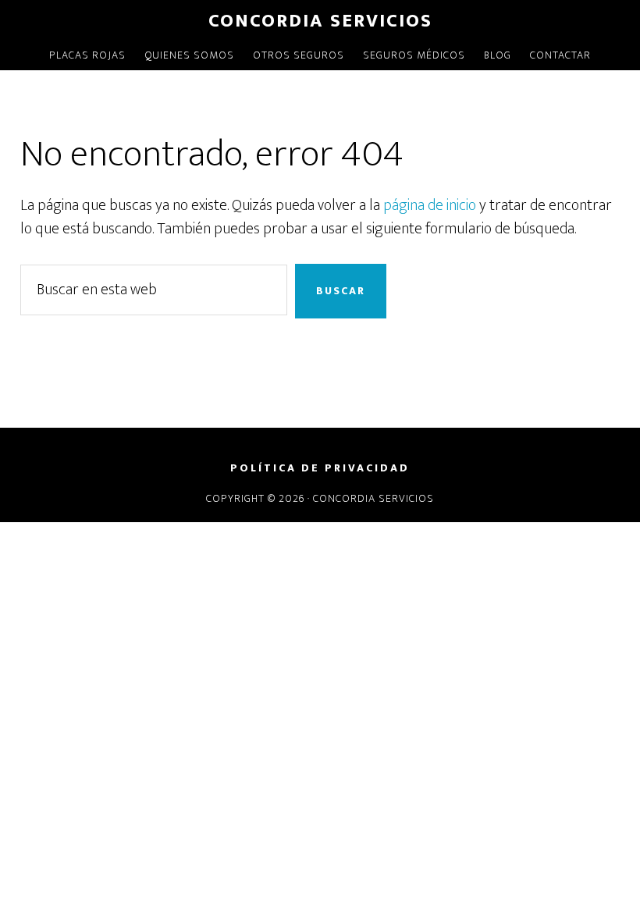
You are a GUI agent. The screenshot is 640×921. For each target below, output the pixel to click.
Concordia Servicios (320, 21)
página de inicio (429, 205)
